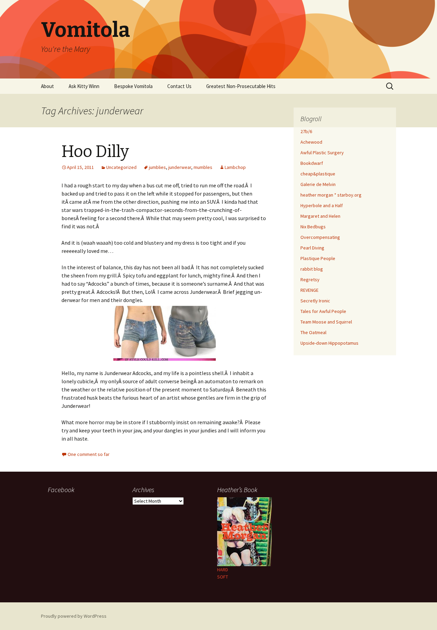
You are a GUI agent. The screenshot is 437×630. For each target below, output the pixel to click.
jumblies (157, 167)
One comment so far (89, 454)
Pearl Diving (312, 248)
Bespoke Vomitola (133, 86)
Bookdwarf (311, 163)
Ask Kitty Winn (84, 86)
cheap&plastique (317, 174)
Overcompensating (320, 237)
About (47, 86)
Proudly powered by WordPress (74, 616)
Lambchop (235, 167)
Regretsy (310, 279)
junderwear (179, 167)
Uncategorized (121, 167)
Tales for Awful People (323, 311)
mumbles (203, 167)
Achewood (311, 142)
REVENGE (309, 290)
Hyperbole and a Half (321, 205)
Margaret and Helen (320, 216)
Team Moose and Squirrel (326, 322)
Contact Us (179, 86)
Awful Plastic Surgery (322, 152)
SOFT (222, 577)
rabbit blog (311, 269)
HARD (222, 570)
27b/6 (306, 131)
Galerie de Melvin (318, 184)
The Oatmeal (313, 332)
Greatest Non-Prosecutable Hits (241, 86)
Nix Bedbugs (313, 227)
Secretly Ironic (315, 301)
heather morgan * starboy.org (331, 195)
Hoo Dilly (95, 151)
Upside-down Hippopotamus (329, 343)
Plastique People (317, 258)
